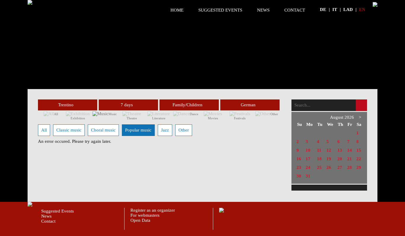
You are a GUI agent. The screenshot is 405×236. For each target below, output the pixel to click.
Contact (294, 10)
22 (358, 158)
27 (339, 167)
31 (308, 176)
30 (298, 176)
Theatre (132, 118)
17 (308, 158)
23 (298, 167)
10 (308, 150)
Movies (213, 118)
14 (349, 150)
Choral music (103, 130)
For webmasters (145, 215)
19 (328, 158)
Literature (158, 118)
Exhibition (78, 118)
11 (319, 150)
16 (298, 158)
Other (274, 114)
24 (308, 167)
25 (319, 167)
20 (339, 158)
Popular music (138, 130)
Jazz (165, 130)
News (263, 10)
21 (349, 158)
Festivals (239, 118)
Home (177, 10)
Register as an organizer (152, 210)
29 (358, 167)
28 (349, 167)
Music (113, 114)
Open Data (140, 220)
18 (319, 158)
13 (339, 150)
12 (328, 150)
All (56, 114)
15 (358, 150)
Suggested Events (220, 10)
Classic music (69, 130)
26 (328, 167)
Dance (194, 114)
